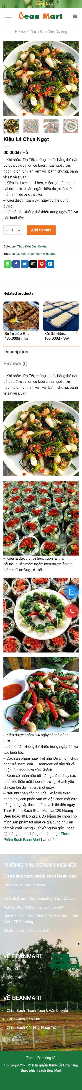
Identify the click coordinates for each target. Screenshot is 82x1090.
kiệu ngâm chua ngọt (42, 253)
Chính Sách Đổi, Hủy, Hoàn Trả (31, 1028)
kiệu (23, 253)
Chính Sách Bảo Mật (23, 1019)
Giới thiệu (14, 977)
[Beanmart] (41, 16)
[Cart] (75, 16)
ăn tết (15, 253)
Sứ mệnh (14, 968)
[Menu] (8, 16)
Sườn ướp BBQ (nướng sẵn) (18, 333)
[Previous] (11, 78)
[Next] (71, 78)
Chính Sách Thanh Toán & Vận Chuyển (37, 1010)
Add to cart (41, 230)
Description (15, 351)
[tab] (41, 352)
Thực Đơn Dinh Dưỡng (48, 32)
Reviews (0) (15, 363)
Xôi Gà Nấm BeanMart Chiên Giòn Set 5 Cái (57, 333)
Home (20, 32)
